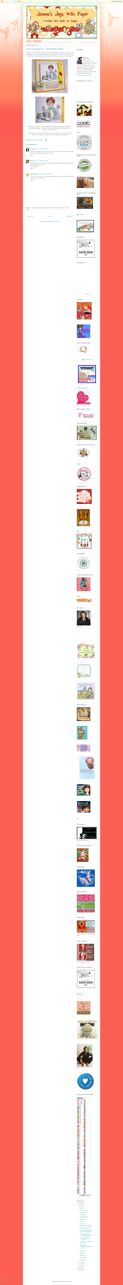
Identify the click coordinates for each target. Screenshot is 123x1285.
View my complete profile (83, 75)
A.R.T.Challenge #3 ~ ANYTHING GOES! (85, 1234)
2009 (80, 1269)
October (82, 1214)
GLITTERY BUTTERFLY (86, 1225)
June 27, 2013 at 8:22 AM (41, 160)
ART (37, 133)
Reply (31, 155)
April (81, 1253)
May (81, 1251)
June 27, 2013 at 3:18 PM (45, 174)
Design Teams (37, 41)
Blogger (69, 1281)
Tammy (32, 160)
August (82, 1219)
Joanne (87, 57)
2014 (80, 1206)
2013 (80, 1208)
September (83, 1217)
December (83, 1210)
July (81, 1221)
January (82, 1260)
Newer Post (30, 216)
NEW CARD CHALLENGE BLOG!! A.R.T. (86, 1247)
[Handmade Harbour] (87, 382)
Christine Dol (34, 174)
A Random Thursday (64, 52)
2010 (80, 1267)
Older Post (69, 216)
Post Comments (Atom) (53, 221)
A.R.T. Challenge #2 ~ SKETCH (85, 1238)
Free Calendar (87, 294)
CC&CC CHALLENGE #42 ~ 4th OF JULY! (85, 1231)
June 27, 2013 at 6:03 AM (41, 149)
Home (29, 41)
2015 (80, 1203)
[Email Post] (46, 140)
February (82, 1257)
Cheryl (32, 149)
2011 (80, 1265)
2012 (80, 1263)
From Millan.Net (80, 995)
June (81, 1224)
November (83, 1212)
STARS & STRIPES (85, 1228)
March (82, 1255)
